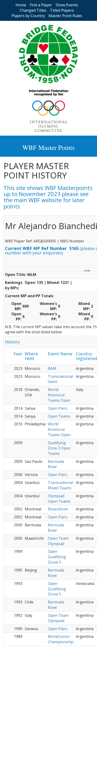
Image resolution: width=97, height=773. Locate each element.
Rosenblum (58, 509)
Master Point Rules (65, 15)
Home (21, 4)
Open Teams (59, 416)
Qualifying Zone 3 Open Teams (59, 448)
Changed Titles (33, 10)
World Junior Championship (60, 639)
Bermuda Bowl (56, 464)
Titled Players (62, 10)
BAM (52, 368)
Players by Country (28, 15)
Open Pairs (57, 408)
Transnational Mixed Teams (60, 485)
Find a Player (41, 4)
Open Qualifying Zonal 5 (57, 589)
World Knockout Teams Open (59, 395)
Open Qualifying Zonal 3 (57, 557)
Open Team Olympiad (58, 541)
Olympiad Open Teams (59, 498)
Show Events (67, 4)
